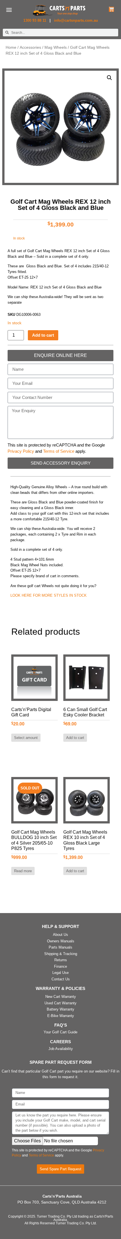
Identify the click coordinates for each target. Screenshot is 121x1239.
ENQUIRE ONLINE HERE (60, 355)
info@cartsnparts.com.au (76, 20)
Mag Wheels (55, 47)
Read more (23, 871)
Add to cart (43, 335)
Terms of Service (58, 451)
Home (11, 47)
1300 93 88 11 (35, 20)
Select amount (26, 738)
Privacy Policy (21, 451)
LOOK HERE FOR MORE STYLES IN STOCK (48, 595)
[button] (9, 9)
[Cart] (111, 9)
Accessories (30, 47)
